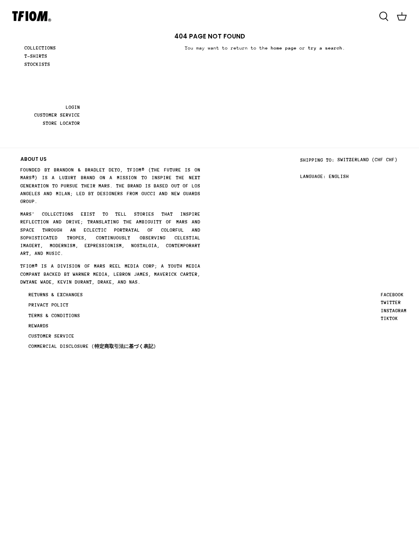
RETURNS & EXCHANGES (56, 295)
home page (284, 48)
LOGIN (73, 107)
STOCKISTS (37, 64)
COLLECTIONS (40, 48)
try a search (325, 48)
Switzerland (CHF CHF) (368, 159)
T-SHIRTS (36, 56)
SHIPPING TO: (317, 160)
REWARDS (39, 326)
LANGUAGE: (313, 176)
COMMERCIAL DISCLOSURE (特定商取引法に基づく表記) (92, 346)
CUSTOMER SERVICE (57, 115)
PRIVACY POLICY (49, 305)
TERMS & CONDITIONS (54, 315)
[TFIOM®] (31, 16)
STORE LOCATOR (61, 123)
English (339, 176)
